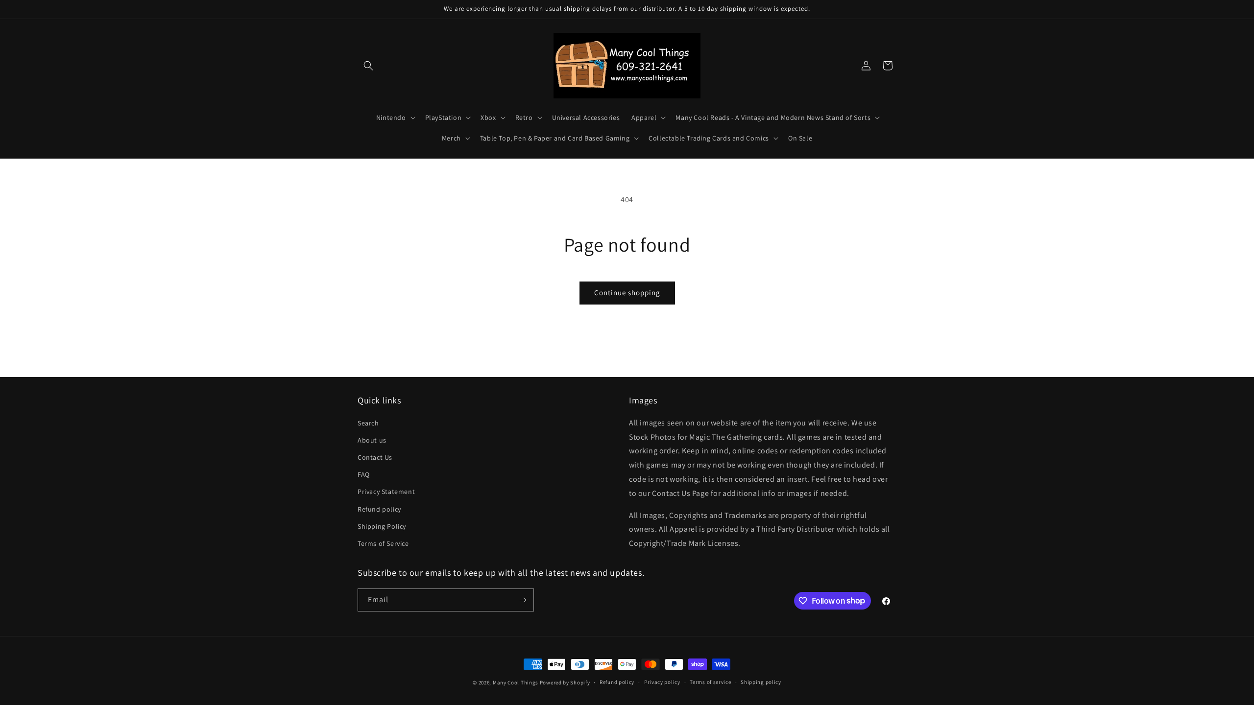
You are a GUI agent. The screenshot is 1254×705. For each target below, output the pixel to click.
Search (368, 423)
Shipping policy (761, 682)
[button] (368, 65)
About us (372, 440)
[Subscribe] (522, 599)
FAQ (364, 474)
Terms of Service (383, 543)
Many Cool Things (515, 682)
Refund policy (379, 509)
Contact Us (375, 457)
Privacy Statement (386, 491)
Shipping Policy (382, 526)
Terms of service (710, 682)
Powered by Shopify (565, 682)
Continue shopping (627, 292)
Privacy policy (662, 682)
